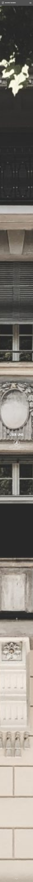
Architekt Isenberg (10, 3)
